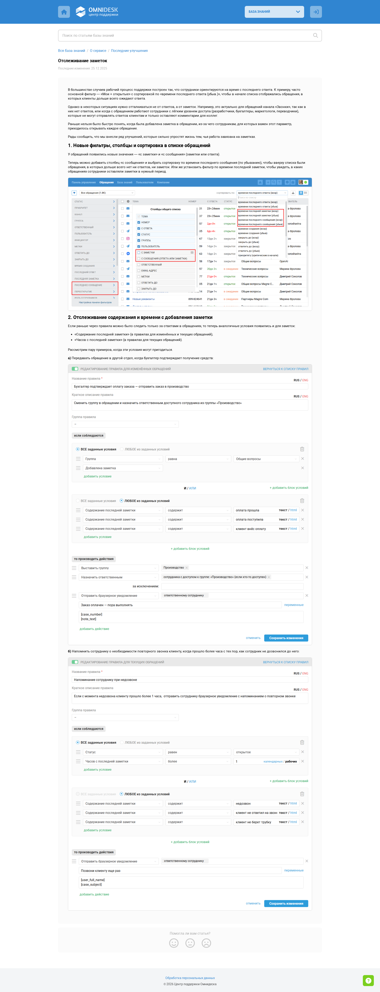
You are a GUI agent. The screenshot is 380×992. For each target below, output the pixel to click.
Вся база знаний (71, 51)
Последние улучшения (129, 51)
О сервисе (98, 51)
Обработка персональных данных (190, 978)
